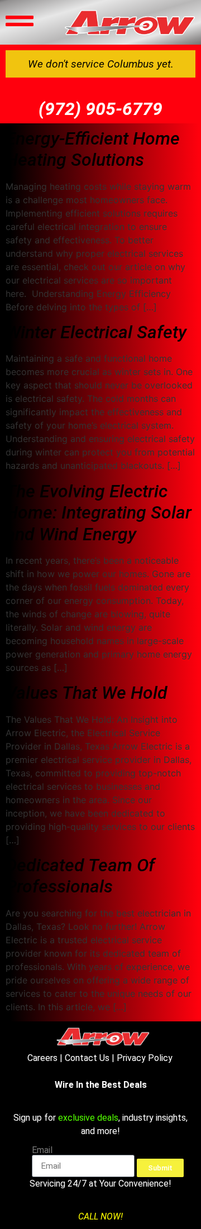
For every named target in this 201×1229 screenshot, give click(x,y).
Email (42, 1150)
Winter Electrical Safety (96, 332)
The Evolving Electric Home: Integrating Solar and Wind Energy (99, 513)
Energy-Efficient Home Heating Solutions (93, 149)
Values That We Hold (87, 692)
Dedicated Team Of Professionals (80, 875)
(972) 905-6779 (100, 108)
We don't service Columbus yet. (101, 63)
